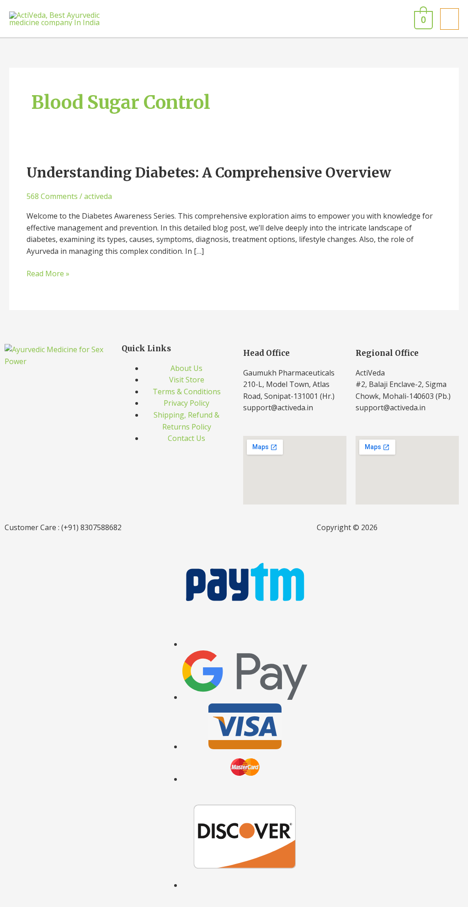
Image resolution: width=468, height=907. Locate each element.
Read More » (48, 273)
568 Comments (52, 196)
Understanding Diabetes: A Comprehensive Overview (209, 172)
